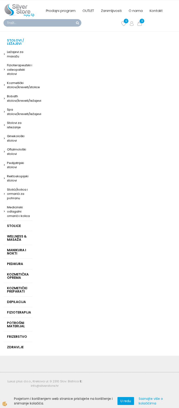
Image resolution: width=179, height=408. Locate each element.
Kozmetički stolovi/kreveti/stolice (19, 85)
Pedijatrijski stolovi (15, 165)
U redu (125, 401)
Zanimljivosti (111, 10)
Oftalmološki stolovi (16, 151)
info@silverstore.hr (45, 386)
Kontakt (156, 10)
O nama (136, 10)
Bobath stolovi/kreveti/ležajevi (19, 98)
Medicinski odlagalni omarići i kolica (18, 211)
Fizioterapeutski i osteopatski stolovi (19, 69)
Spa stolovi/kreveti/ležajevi (19, 111)
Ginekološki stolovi (15, 138)
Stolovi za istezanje (14, 125)
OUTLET (88, 10)
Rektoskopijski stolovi (17, 178)
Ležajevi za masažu (15, 54)
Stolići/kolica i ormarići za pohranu (17, 193)
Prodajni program (61, 10)
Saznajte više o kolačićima (151, 401)
